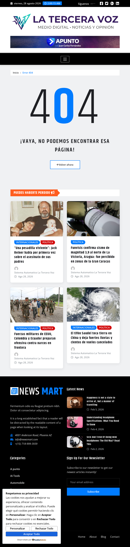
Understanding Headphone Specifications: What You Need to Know (103, 421)
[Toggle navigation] (65, 59)
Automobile (17, 483)
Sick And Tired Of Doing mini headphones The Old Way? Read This (103, 440)
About (93, 536)
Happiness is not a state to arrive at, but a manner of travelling (101, 401)
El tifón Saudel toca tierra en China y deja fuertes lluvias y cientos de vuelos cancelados (92, 338)
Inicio (16, 72)
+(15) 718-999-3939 (26, 443)
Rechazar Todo (44, 528)
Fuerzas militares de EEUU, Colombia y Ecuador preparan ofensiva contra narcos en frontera (35, 340)
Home (81, 536)
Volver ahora (66, 164)
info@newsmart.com (26, 439)
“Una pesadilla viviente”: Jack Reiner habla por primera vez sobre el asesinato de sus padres (35, 254)
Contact (115, 536)
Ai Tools (15, 476)
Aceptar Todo (31, 534)
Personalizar (17, 528)
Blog (103, 536)
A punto (15, 469)
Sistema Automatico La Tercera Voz (34, 272)
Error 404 (28, 72)
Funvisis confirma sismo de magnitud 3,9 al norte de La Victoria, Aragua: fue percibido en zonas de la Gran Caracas (93, 254)
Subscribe (93, 491)
